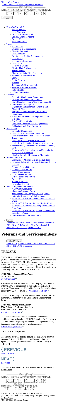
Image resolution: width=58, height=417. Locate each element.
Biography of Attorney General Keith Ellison (31, 160)
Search (8, 18)
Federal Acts (11, 243)
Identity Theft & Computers (23, 68)
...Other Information (20, 92)
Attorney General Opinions (23, 167)
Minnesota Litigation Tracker (24, 191)
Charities (10, 95)
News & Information (21, 225)
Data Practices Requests (22, 174)
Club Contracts (18, 54)
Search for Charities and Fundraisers (27, 97)
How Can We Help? (15, 27)
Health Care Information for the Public (28, 133)
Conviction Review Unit (22, 34)
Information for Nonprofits (23, 104)
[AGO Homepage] (26, 14)
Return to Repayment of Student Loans (28, 196)
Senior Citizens (18, 80)
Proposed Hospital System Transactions (28, 140)
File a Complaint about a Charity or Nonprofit (31, 102)
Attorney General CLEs (22, 169)
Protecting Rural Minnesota (23, 75)
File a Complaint (9, 4)
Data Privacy (17, 58)
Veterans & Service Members (24, 87)
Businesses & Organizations (24, 49)
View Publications (25, 4)
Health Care (17, 63)
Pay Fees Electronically (22, 121)
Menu (10, 220)
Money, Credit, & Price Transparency (28, 73)
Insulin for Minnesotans (22, 131)
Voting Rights (18, 90)
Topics (9, 44)
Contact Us (38, 4)
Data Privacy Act (19, 32)
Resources (27, 246)
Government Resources (22, 61)
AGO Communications (22, 189)
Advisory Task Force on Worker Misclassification (33, 203)
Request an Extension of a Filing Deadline (30, 124)
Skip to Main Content (10, 2)
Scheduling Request (20, 184)
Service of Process (20, 181)
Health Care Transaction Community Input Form (32, 143)
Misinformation (18, 70)
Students (15, 82)
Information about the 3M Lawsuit (26, 215)
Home (9, 223)
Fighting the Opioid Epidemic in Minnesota (30, 155)
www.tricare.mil (8, 279)
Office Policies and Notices (23, 177)
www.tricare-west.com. (37, 291)
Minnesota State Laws (27, 243)
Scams (14, 78)
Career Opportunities (21, 172)
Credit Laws (42, 243)
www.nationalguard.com (11, 326)
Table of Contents (14, 241)
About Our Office (14, 157)
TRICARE (17, 246)
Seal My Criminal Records (23, 37)
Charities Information (21, 51)
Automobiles (17, 46)
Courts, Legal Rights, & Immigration (27, 56)
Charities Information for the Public (27, 99)
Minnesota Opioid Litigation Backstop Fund (31, 193)
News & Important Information (19, 186)
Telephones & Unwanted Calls (25, 85)
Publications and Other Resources (26, 126)
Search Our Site (34, 227)
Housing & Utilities (20, 66)
